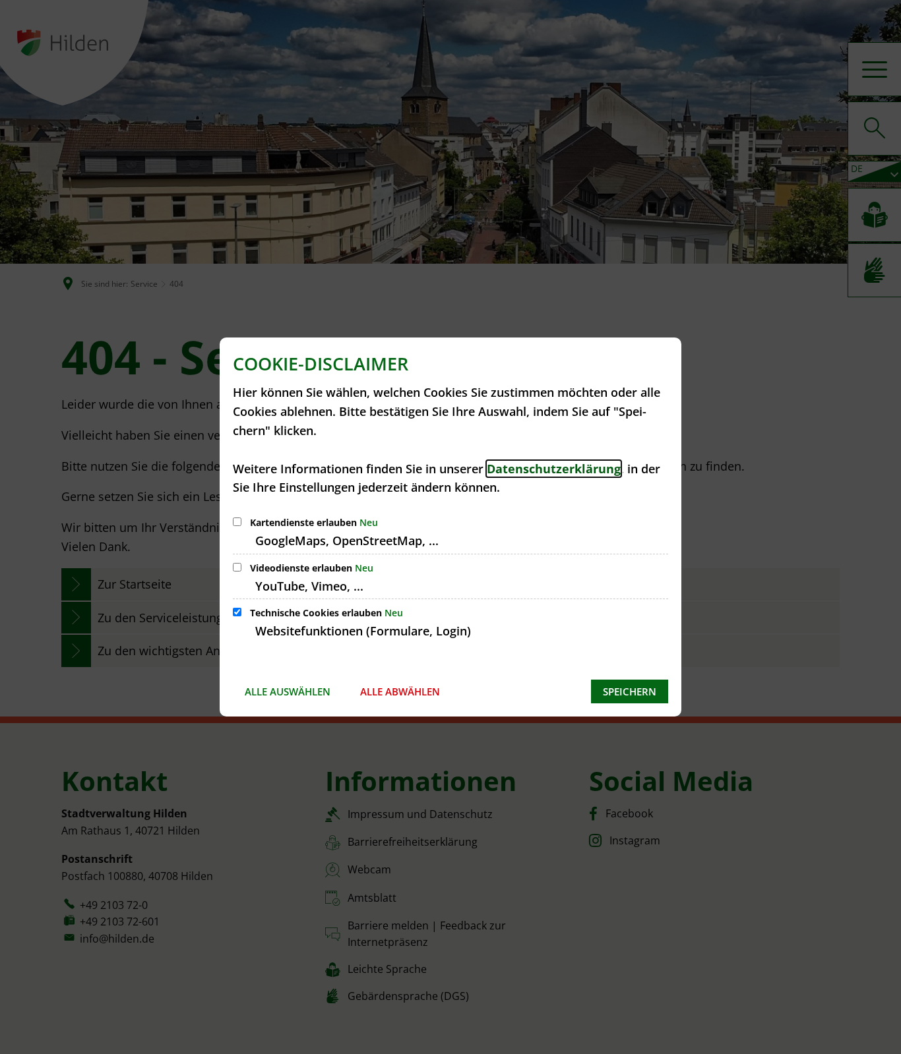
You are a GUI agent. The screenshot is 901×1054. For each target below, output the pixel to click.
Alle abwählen (400, 691)
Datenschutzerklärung (554, 469)
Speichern (629, 691)
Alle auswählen (287, 691)
